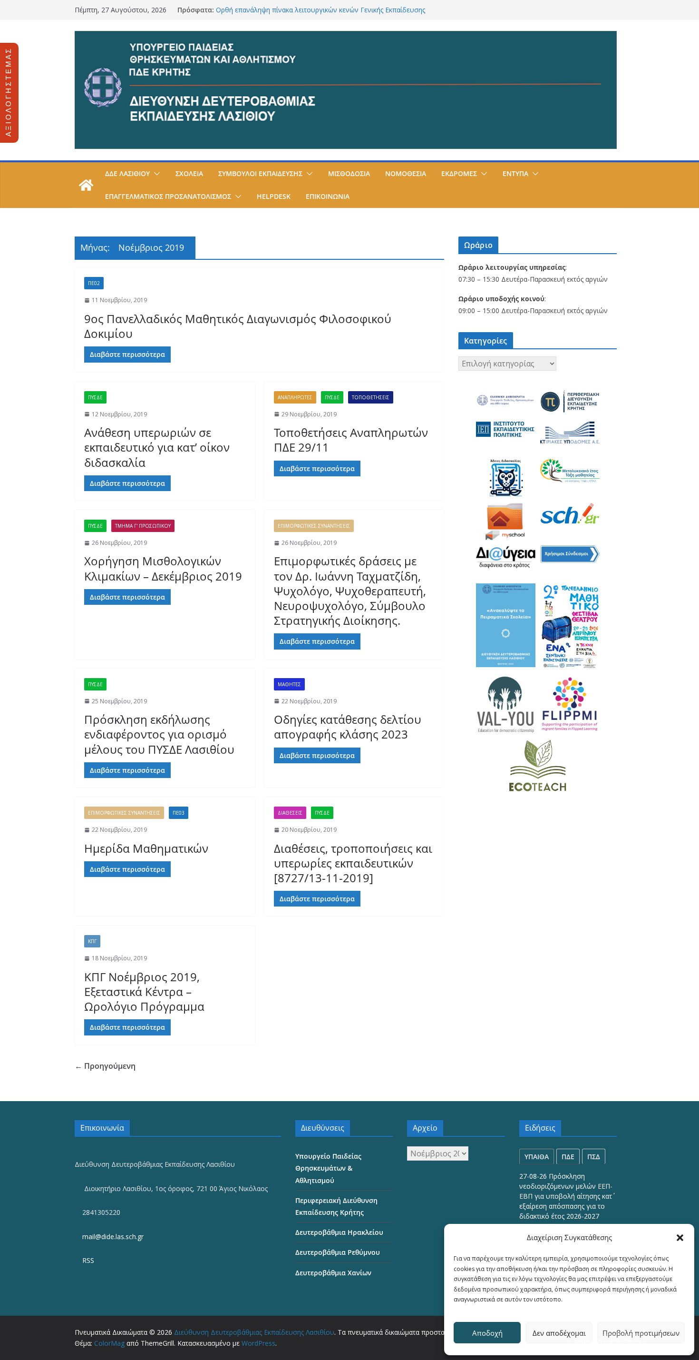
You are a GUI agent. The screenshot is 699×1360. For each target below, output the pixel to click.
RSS (87, 1260)
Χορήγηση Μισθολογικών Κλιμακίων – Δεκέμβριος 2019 (163, 568)
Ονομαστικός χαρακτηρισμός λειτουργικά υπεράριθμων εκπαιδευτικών (325, 8)
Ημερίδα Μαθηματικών (146, 848)
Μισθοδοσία (349, 173)
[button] (680, 1237)
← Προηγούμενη (105, 1066)
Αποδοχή (487, 1333)
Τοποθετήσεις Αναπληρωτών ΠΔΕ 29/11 (351, 439)
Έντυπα (515, 173)
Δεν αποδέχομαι (559, 1333)
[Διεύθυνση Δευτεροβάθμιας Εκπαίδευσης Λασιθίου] (86, 185)
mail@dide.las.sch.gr (112, 1236)
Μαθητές (289, 684)
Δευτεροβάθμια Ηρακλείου (339, 1232)
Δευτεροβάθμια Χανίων (333, 1272)
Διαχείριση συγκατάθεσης (607, 1340)
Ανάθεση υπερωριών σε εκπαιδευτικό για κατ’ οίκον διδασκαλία (157, 447)
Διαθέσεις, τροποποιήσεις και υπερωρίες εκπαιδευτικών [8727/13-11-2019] (353, 863)
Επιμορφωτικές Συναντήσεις (314, 525)
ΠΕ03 (178, 812)
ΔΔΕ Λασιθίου (127, 173)
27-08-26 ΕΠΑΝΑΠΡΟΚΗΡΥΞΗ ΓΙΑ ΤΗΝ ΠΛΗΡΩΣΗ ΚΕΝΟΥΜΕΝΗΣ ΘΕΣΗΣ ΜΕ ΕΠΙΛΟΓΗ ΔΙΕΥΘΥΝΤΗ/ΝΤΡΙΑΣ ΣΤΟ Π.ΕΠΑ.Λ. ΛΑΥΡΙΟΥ (566, 1196)
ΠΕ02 (94, 283)
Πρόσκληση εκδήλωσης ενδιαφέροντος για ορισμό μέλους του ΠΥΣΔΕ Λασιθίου (159, 734)
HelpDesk (274, 196)
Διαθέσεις (290, 812)
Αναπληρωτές (295, 397)
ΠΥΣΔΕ (95, 397)
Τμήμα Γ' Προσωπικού (143, 525)
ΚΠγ (92, 941)
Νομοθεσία (405, 173)
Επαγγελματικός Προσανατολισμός (168, 196)
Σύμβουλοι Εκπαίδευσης (260, 173)
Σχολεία (189, 173)
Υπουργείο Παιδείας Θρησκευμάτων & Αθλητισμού (328, 1168)
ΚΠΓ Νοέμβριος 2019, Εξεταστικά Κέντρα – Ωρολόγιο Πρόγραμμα (144, 991)
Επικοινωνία (328, 196)
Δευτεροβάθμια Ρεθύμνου (337, 1252)
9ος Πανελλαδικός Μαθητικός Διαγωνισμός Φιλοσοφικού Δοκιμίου (237, 326)
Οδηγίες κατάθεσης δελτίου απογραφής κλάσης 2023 (347, 726)
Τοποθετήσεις (370, 397)
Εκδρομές (459, 173)
